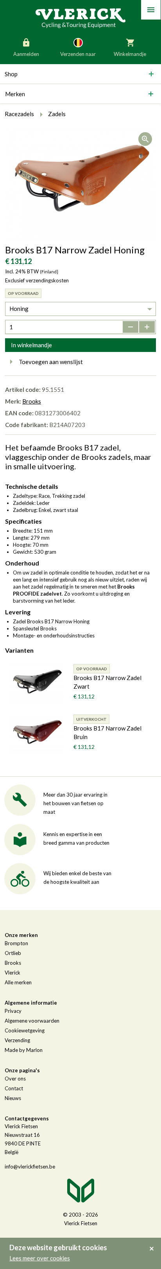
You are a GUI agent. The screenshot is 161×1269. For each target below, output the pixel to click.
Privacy (13, 1011)
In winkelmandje (31, 344)
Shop (11, 73)
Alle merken (18, 982)
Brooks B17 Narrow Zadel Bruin (107, 732)
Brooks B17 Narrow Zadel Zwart (107, 682)
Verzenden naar (78, 54)
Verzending (17, 1040)
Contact (14, 1088)
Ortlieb (13, 953)
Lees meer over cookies (39, 1258)
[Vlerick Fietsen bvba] (80, 17)
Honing (19, 308)
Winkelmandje (130, 54)
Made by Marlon (24, 1050)
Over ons (15, 1078)
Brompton (16, 943)
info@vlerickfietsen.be (30, 1166)
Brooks (31, 401)
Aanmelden (26, 54)
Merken (15, 93)
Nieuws (13, 1098)
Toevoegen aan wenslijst (51, 361)
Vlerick (12, 972)
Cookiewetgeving (25, 1030)
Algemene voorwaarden (32, 1021)
